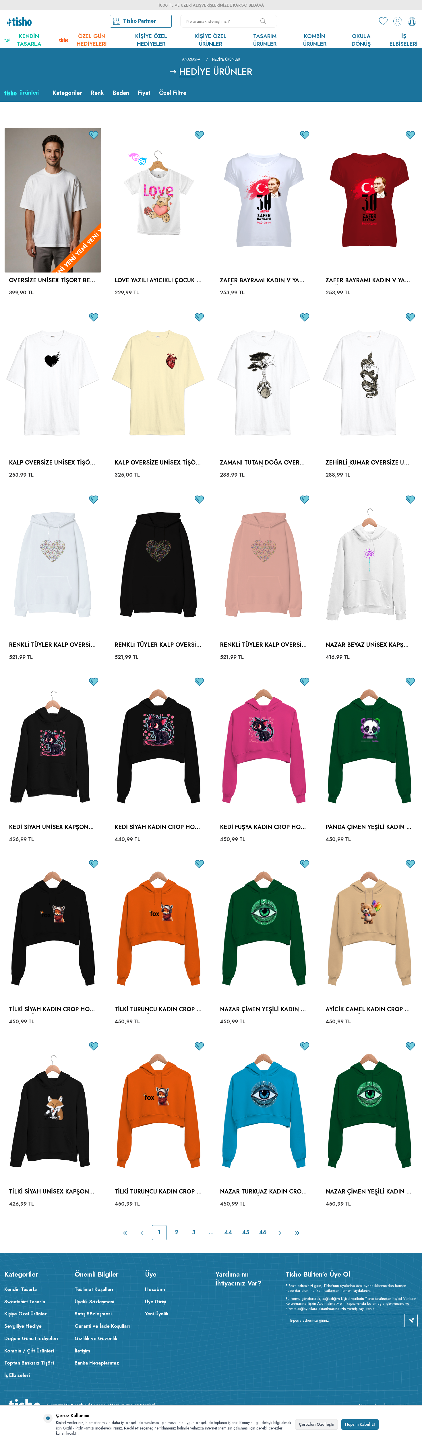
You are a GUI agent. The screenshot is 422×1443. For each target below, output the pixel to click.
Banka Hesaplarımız (97, 1362)
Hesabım (155, 1289)
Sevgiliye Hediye (23, 1326)
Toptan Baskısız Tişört (29, 1362)
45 (245, 1232)
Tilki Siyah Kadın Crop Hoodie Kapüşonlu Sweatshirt (51, 1010)
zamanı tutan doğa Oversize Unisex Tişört (262, 463)
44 (228, 1232)
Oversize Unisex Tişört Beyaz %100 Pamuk (51, 281)
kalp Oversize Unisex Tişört (157, 463)
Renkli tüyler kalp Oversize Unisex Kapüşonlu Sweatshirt (52, 645)
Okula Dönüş (361, 40)
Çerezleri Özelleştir (316, 1424)
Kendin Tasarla (29, 40)
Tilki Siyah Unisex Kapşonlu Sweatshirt (52, 1192)
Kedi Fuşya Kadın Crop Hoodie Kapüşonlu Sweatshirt (262, 827)
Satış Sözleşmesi (93, 1313)
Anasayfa (191, 59)
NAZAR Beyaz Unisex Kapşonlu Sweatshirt (369, 645)
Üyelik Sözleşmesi (94, 1301)
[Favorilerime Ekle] (94, 135)
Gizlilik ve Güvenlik (96, 1338)
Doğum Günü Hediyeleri (31, 1338)
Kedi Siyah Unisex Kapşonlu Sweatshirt (52, 827)
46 (263, 1232)
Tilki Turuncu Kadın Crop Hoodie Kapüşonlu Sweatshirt (158, 1010)
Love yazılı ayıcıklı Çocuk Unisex (157, 281)
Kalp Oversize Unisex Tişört (51, 463)
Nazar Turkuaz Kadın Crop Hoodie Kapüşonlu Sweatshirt (262, 1192)
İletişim (82, 1350)
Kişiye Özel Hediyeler (151, 40)
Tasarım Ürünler (264, 40)
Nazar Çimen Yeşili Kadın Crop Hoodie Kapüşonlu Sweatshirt (263, 1010)
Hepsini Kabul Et (360, 1424)
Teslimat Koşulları (94, 1289)
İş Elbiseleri (404, 40)
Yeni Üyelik (157, 1313)
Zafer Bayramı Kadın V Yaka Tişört (263, 281)
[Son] (297, 1232)
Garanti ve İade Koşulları (102, 1326)
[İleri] (280, 1232)
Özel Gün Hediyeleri (92, 40)
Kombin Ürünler (314, 40)
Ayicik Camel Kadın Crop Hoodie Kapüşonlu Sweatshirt (369, 1010)
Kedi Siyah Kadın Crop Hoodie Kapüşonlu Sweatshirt (157, 827)
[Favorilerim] (383, 21)
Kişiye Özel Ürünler (211, 40)
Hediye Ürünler (226, 59)
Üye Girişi (155, 1301)
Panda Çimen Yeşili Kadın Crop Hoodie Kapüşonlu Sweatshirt (369, 827)
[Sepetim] (412, 21)
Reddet (131, 1428)
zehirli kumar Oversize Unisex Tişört (368, 463)
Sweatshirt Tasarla (24, 1301)
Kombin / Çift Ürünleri (29, 1350)
